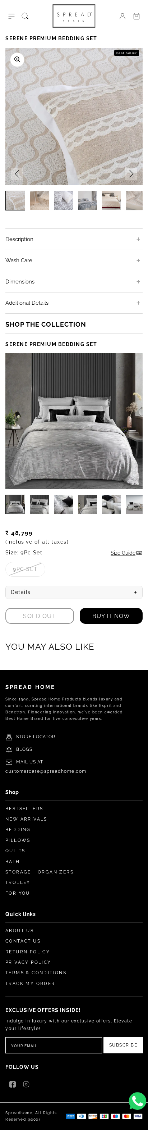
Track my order (30, 983)
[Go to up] (138, 1120)
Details (74, 592)
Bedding (18, 829)
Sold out (39, 616)
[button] (11, 16)
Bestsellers (24, 808)
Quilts (15, 850)
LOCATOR (44, 736)
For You (17, 893)
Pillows (18, 840)
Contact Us (23, 941)
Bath (12, 861)
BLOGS (24, 749)
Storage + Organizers (39, 872)
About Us (19, 930)
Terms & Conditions (35, 972)
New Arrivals (26, 819)
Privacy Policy (28, 962)
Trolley (18, 882)
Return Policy (27, 951)
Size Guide (123, 553)
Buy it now (111, 616)
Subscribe (123, 1045)
